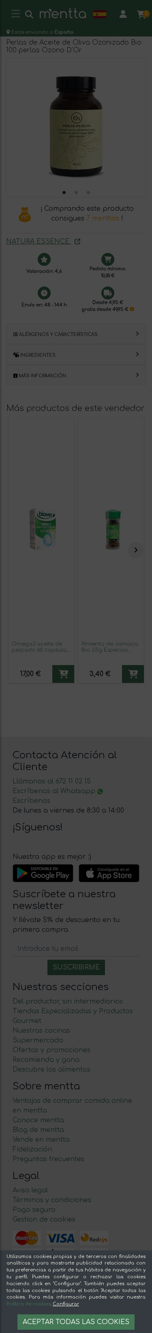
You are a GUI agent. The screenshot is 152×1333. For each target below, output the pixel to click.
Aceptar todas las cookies (76, 1322)
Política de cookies (28, 1304)
